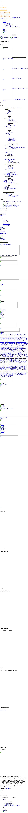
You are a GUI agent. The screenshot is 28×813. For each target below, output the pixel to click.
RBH (9, 160)
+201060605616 (6, 12)
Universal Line (4, 242)
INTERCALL (11, 151)
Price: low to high (6, 224)
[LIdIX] (2, 317)
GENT (9, 134)
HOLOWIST (10, 119)
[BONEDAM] (3, 428)
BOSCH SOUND (11, 157)
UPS (6, 169)
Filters (1, 215)
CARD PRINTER (9, 193)
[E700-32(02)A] (6, 203)
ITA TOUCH (10, 179)
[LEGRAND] (8, 321)
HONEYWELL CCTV (13, 121)
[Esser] (1, 407)
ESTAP (9, 127)
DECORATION (8, 23)
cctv (6, 118)
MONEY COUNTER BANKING (10, 188)
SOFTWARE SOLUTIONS (8, 192)
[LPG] (1, 315)
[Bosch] (2, 427)
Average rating (6, 221)
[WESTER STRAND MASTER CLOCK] (9, 255)
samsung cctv (10, 123)
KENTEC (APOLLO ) (12, 144)
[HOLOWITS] (7, 509)
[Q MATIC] (2, 309)
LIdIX (6, 189)
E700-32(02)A (13, 203)
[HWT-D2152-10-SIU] (8, 201)
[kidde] (8, 327)
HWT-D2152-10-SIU (17, 201)
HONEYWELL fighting (13, 183)
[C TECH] (2, 426)
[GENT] (6, 382)
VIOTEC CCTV (11, 125)
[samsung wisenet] (8, 299)
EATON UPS (11, 171)
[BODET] (2, 429)
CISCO (9, 130)
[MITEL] (2, 313)
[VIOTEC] (6, 259)
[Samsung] (2, 301)
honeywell (10, 111)
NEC (9, 117)
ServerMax (3, 233)
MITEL (9, 116)
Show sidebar (3, 213)
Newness (4, 222)
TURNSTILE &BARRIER (11, 164)
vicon (9, 124)
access (6, 109)
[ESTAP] (2, 406)
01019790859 (3, 710)
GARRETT (10, 168)
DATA (6, 126)
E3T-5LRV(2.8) (14, 206)
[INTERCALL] (10, 331)
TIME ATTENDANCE (10, 159)
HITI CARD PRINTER (13, 196)
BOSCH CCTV (11, 120)
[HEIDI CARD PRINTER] (6, 378)
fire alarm (7, 133)
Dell (9, 131)
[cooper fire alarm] (8, 423)
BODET (9, 146)
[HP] (1, 333)
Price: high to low (6, 225)
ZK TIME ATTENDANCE (13, 162)
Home (1, 208)
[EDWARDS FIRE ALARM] (6, 408)
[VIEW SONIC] (8, 264)
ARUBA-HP (10, 128)
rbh (8, 112)
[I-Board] (2, 332)
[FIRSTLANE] (3, 384)
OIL (3, 190)
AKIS (9, 153)
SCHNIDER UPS (11, 172)
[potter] (1, 311)
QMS (6, 152)
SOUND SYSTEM (9, 155)
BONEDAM (10, 165)
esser (9, 137)
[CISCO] (2, 425)
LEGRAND (10, 132)
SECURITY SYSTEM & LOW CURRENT (12, 107)
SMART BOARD (9, 176)
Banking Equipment (9, 25)
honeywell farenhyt (12, 139)
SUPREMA (10, 161)
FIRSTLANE (11, 167)
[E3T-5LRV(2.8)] (7, 206)
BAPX (6, 113)
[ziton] (10, 254)
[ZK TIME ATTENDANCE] (6, 244)
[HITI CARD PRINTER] (5, 376)
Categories (2, 44)
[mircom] (2, 314)
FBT (9, 158)
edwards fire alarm (11, 140)
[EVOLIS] (2, 405)
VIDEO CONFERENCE (10, 180)
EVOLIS (10, 194)
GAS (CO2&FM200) (9, 182)
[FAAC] (2, 404)
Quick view (2, 231)
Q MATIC (10, 154)
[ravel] (1, 308)
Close (1, 102)
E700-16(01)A (13, 204)
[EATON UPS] (3, 417)
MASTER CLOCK (9, 145)
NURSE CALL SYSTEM (10, 148)
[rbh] (9, 307)
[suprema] (8, 288)
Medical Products (8, 24)
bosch (9, 110)
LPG (9, 185)
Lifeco (9, 135)
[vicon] (9, 283)
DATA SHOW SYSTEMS (8, 173)
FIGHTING (5, 181)
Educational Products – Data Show (12, 26)
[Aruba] (2, 432)
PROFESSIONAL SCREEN (11, 174)
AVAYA (9, 114)
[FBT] (1, 385)
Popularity (5, 220)
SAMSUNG (10, 175)
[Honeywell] (14, 375)
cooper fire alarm (11, 138)
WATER (7, 187)
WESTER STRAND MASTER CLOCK (16, 147)
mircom (9, 141)
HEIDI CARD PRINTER (13, 195)
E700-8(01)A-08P (15, 205)
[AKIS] (9, 435)
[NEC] (1, 312)
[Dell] (1, 418)
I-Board (9, 178)
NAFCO (7, 186)
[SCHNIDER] (8, 294)
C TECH (10, 150)
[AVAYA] (2, 430)
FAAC (9, 166)
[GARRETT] (3, 383)
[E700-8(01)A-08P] (7, 205)
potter (9, 142)
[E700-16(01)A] (6, 204)
